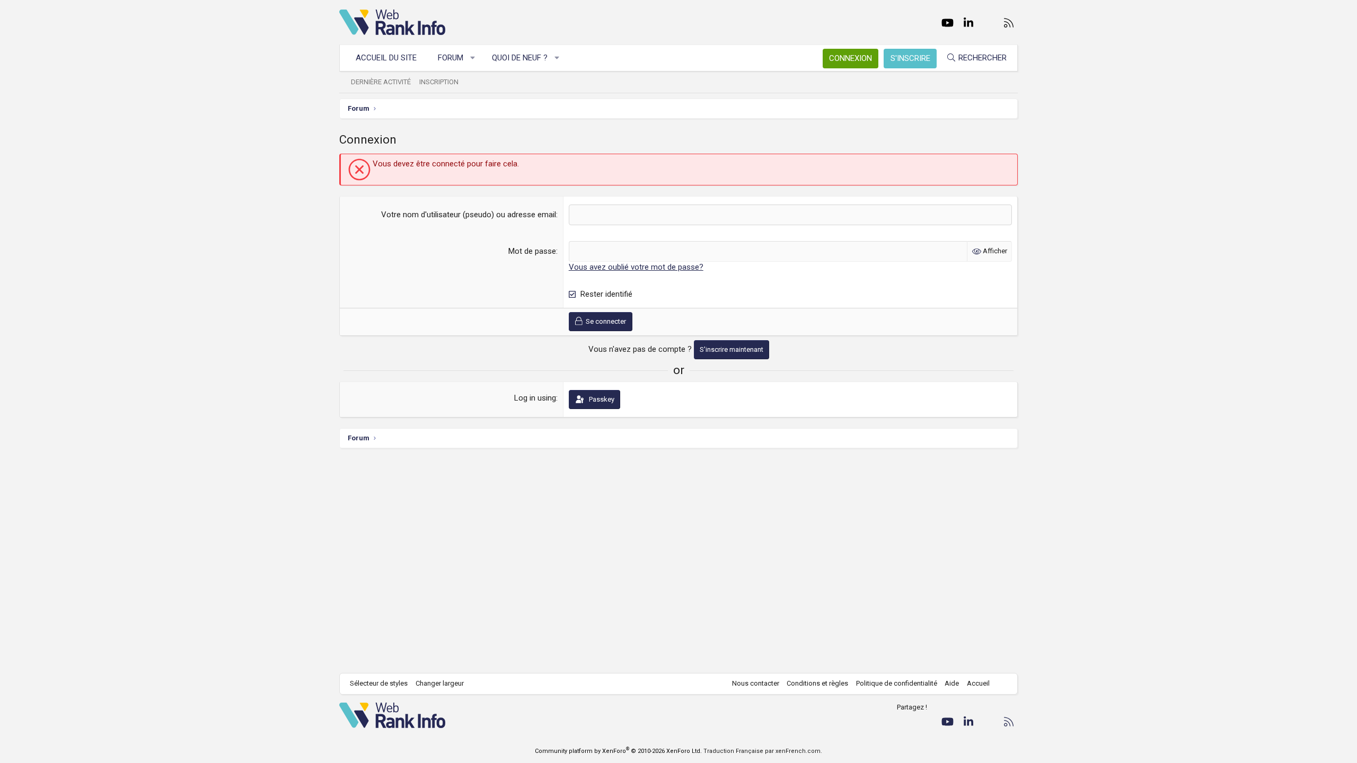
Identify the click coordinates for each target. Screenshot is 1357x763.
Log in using (535, 398)
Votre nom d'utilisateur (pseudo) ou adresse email (468, 214)
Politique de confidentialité (896, 683)
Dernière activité (381, 82)
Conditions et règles (817, 683)
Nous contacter (755, 683)
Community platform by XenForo (618, 751)
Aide (952, 683)
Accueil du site (386, 58)
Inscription (439, 82)
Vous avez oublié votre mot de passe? (636, 267)
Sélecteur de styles (379, 683)
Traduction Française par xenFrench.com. (762, 751)
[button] (473, 58)
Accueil (978, 683)
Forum (450, 58)
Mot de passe (532, 251)
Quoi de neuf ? (520, 58)
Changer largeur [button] (440, 683)
